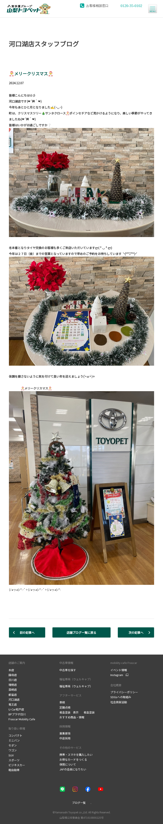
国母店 (12, 675)
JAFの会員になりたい (72, 769)
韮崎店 (12, 690)
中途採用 (64, 738)
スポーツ (14, 760)
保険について (67, 764)
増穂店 (12, 685)
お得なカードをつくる (73, 759)
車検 (62, 702)
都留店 (12, 695)
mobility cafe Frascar (123, 663)
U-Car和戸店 (16, 709)
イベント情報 (118, 670)
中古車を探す (67, 670)
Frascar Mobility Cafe (21, 719)
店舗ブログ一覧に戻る (81, 632)
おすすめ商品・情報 (71, 717)
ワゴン (12, 750)
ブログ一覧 (79, 803)
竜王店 (12, 704)
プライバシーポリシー (124, 692)
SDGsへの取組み (120, 697)
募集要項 (64, 733)
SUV (11, 755)
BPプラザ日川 (17, 714)
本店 (11, 670)
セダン (12, 745)
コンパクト (15, 735)
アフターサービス (70, 695)
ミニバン (14, 740)
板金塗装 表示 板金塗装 (77, 712)
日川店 (12, 680)
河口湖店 (14, 700)
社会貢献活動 (118, 702)
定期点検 (64, 707)
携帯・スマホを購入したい (76, 755)
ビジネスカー (16, 765)
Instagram (116, 675)
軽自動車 (14, 770)
